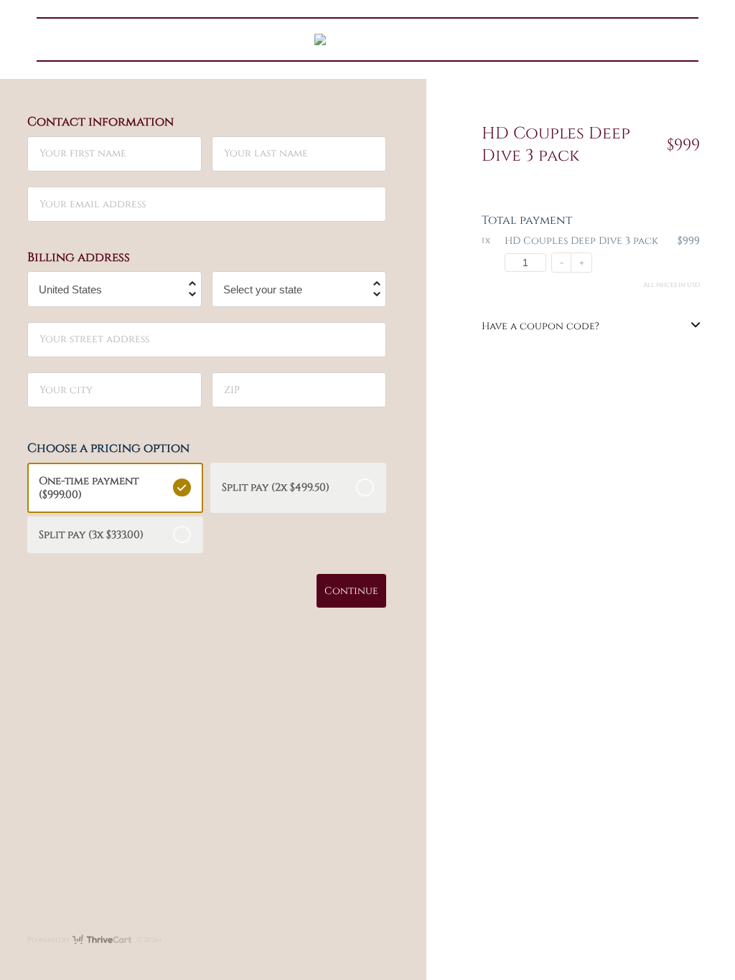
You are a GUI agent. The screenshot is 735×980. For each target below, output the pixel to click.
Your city (66, 389)
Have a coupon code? (540, 326)
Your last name (266, 153)
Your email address (92, 203)
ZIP (232, 389)
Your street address (94, 339)
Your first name (82, 153)
